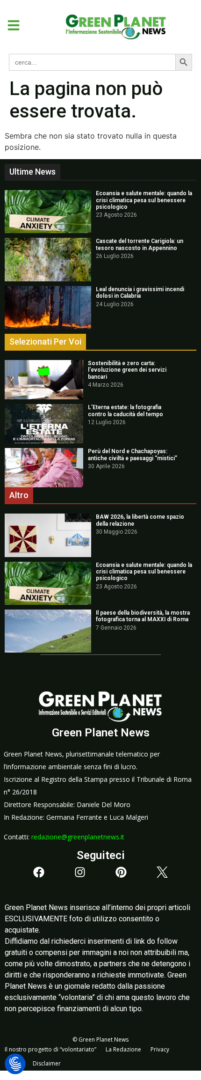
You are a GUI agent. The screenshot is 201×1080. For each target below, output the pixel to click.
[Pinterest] (121, 872)
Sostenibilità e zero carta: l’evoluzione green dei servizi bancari (127, 370)
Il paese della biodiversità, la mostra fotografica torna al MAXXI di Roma (143, 616)
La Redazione (123, 1049)
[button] (10, 25)
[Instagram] (80, 872)
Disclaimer (47, 1063)
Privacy (160, 1049)
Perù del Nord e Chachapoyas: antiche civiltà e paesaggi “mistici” (132, 454)
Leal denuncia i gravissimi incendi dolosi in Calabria (140, 292)
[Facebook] (39, 872)
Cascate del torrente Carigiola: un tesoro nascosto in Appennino (139, 244)
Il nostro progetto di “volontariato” (50, 1049)
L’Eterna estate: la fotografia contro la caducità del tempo (125, 410)
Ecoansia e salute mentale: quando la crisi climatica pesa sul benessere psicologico (144, 200)
